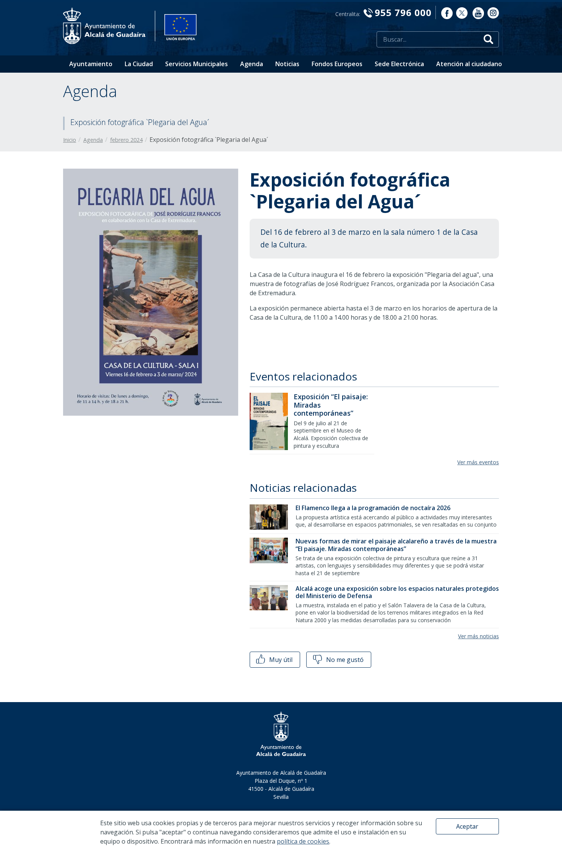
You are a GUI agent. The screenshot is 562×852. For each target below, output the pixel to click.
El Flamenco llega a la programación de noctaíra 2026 (373, 508)
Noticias (287, 64)
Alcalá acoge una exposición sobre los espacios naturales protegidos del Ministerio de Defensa (397, 592)
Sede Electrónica (399, 64)
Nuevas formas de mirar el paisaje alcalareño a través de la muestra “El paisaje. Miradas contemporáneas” (396, 545)
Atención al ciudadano (469, 64)
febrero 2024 (126, 139)
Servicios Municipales (196, 64)
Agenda (251, 64)
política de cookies (303, 841)
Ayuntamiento (90, 64)
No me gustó (344, 659)
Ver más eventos (478, 462)
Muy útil (280, 659)
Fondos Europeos (337, 64)
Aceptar (467, 826)
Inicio (69, 139)
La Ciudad (139, 64)
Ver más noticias (478, 636)
